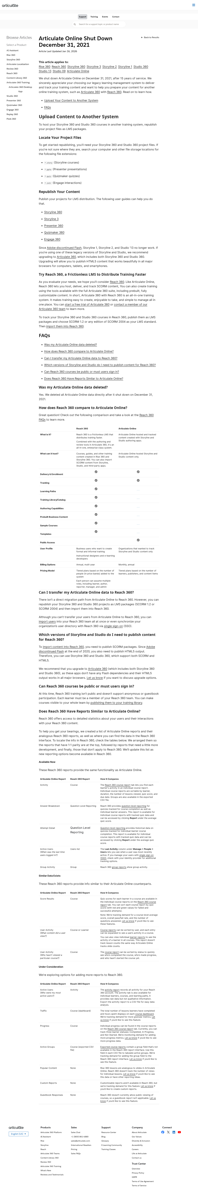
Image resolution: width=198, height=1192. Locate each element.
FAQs (47, 107)
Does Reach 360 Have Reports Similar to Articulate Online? (83, 378)
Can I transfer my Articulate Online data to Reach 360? (80, 358)
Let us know (95, 677)
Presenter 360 (14, 100)
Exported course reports (113, 1046)
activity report (112, 989)
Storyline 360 (13, 59)
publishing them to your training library (116, 702)
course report (112, 952)
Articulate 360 (90, 92)
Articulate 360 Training (18, 82)
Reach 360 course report (117, 785)
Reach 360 (12, 73)
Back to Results (151, 37)
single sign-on (113, 626)
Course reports (108, 930)
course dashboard (144, 1013)
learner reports (137, 937)
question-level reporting (133, 806)
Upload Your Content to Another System (71, 100)
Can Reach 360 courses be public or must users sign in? (81, 371)
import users (47, 621)
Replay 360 (12, 114)
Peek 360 (11, 118)
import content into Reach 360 (63, 646)
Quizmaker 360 (14, 105)
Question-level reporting (112, 828)
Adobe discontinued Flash (64, 247)
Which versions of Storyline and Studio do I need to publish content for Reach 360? (100, 365)
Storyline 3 (51, 219)
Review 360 (12, 68)
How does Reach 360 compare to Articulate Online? (79, 351)
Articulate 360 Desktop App (20, 89)
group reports (119, 867)
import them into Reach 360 (65, 326)
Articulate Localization (18, 64)
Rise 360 (11, 55)
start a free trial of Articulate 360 (87, 304)
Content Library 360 (17, 77)
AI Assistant (12, 50)
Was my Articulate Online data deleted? (70, 344)
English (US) (19, 1134)
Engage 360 (13, 109)
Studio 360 (12, 96)
